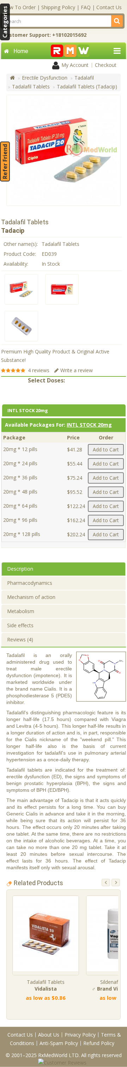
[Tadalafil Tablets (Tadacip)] (21, 289)
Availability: (16, 263)
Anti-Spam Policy (59, 1043)
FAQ (86, 7)
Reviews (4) (20, 639)
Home (20, 51)
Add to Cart (106, 449)
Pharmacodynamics (29, 582)
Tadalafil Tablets (31, 86)
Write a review (76, 370)
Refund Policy (98, 1043)
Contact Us (109, 7)
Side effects (20, 625)
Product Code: (20, 253)
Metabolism (20, 611)
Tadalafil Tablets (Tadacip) (87, 86)
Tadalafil (84, 77)
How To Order (19, 7)
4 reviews (38, 370)
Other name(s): (21, 244)
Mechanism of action (31, 597)
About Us (48, 1034)
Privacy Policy (80, 1034)
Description (20, 568)
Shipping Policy (58, 7)
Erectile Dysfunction (44, 77)
